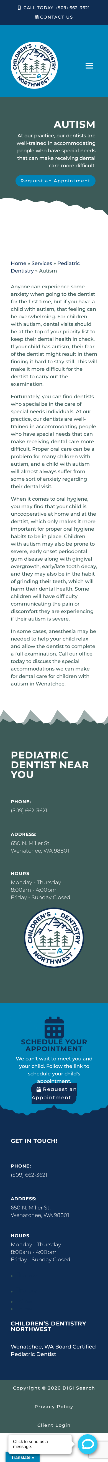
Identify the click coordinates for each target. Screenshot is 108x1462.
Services (42, 263)
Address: (24, 834)
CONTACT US (56, 17)
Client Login (54, 1425)
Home (18, 263)
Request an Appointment (55, 180)
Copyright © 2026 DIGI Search (54, 1388)
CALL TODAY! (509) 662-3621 (57, 7)
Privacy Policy (54, 1406)
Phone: (21, 801)
